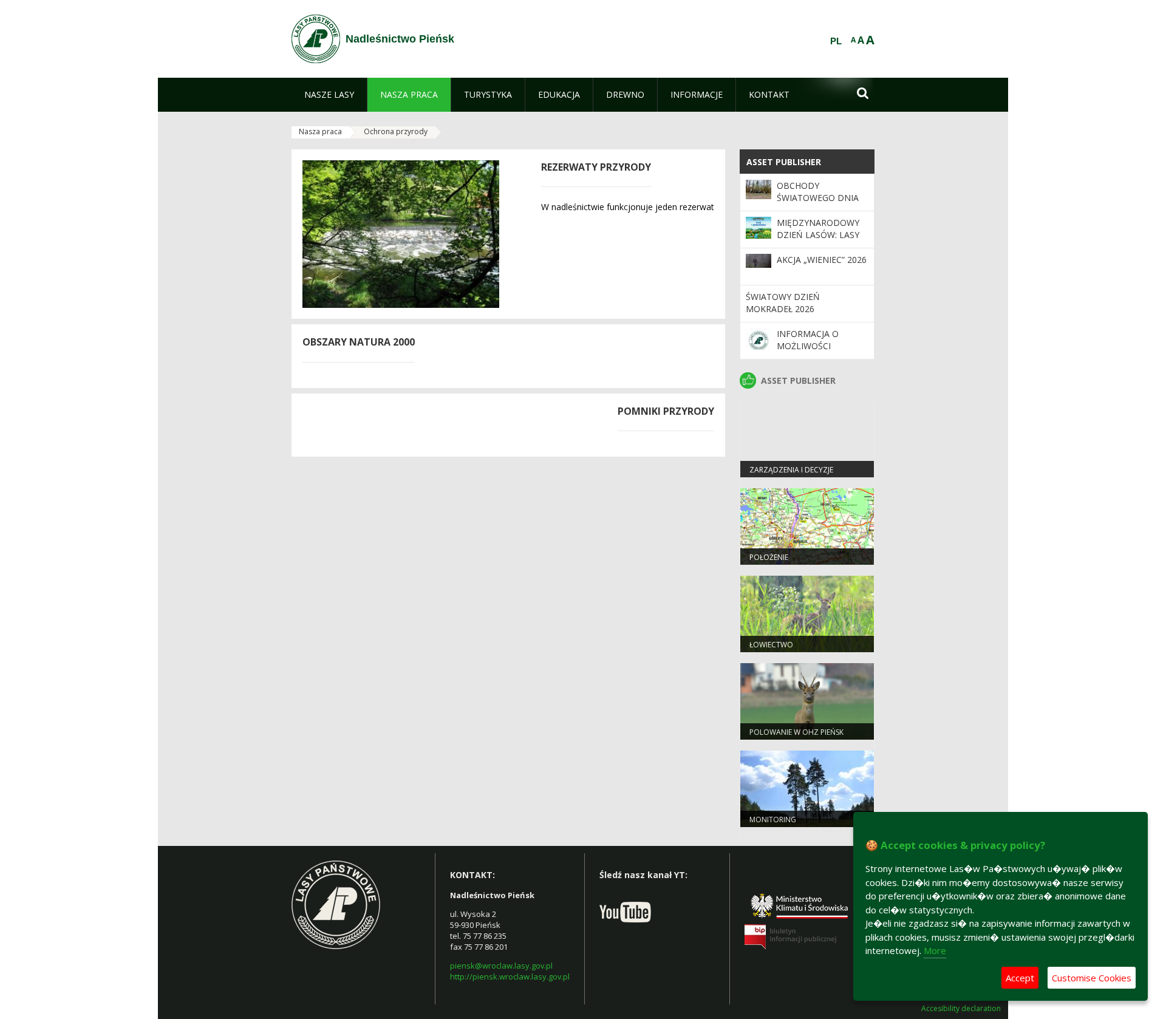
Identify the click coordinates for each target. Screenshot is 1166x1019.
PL (836, 41)
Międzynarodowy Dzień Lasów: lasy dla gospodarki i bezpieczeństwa (818, 241)
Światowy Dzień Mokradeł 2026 (783, 303)
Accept (1020, 978)
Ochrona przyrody (396, 131)
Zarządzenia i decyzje (791, 470)
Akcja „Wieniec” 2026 (822, 259)
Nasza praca (320, 131)
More (935, 950)
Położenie (768, 557)
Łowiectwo (771, 644)
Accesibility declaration (961, 1008)
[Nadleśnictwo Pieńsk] (316, 39)
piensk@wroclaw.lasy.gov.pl (501, 965)
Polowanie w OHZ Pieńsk (796, 732)
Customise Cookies (1091, 978)
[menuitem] (329, 95)
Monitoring (772, 819)
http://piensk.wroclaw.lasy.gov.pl (510, 976)
